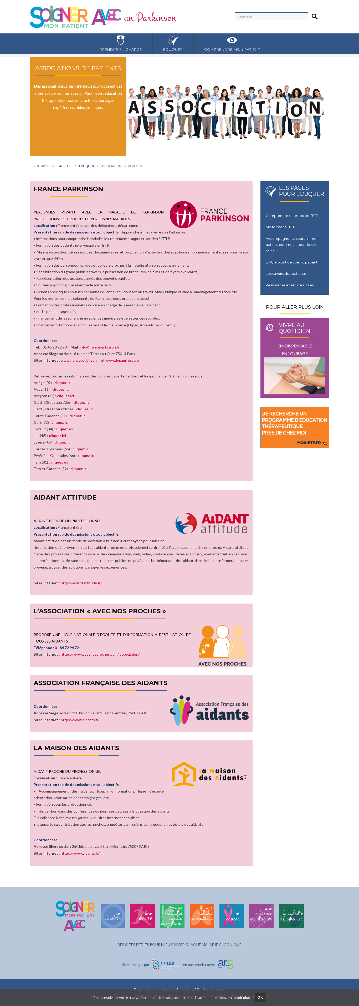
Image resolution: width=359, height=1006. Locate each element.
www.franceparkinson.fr (80, 360)
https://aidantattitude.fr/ (81, 582)
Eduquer (173, 49)
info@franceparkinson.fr (99, 347)
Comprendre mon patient (232, 49)
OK (260, 997)
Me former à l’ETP (280, 227)
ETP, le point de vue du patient (291, 262)
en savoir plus (239, 997)
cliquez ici (62, 382)
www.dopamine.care (122, 360)
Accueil (65, 166)
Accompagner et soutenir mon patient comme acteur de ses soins (292, 244)
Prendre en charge (121, 49)
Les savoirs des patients (286, 273)
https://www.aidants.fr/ (80, 719)
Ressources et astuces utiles (290, 285)
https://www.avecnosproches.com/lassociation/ (100, 654)
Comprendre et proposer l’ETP (292, 215)
